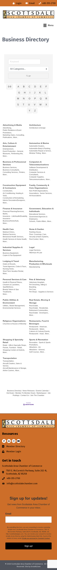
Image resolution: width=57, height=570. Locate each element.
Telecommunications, (37, 179)
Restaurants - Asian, (36, 334)
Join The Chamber (37, 395)
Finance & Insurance (12, 208)
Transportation (10, 358)
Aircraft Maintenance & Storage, (15, 368)
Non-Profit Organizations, (38, 191)
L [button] (45, 92)
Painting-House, (35, 232)
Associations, (34, 193)
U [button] (29, 104)
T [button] (23, 104)
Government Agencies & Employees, (38, 218)
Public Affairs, (41, 221)
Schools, (32, 221)
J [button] (34, 92)
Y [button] (29, 110)
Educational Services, (37, 214)
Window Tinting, (35, 153)
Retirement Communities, (38, 310)
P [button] (35, 98)
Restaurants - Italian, (37, 329)
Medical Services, (9, 234)
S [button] (18, 104)
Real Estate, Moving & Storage (39, 301)
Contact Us (25, 395)
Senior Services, (46, 193)
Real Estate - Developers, (38, 313)
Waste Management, (17, 306)
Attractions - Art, (35, 347)
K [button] (40, 92)
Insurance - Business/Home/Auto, (11, 220)
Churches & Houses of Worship (14, 324)
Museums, (7, 154)
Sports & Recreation (38, 340)
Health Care (8, 229)
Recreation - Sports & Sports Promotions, (39, 344)
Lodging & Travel (11, 261)
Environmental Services (12, 308)
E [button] (41, 86)
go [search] (29, 76)
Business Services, (10, 167)
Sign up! (28, 545)
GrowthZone (36, 566)
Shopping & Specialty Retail (13, 341)
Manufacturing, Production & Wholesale (40, 262)
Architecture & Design (37, 128)
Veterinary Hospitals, (37, 282)
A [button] (18, 86)
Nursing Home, (8, 269)
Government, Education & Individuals (41, 209)
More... (15, 137)
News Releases (29, 391)
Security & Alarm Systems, (39, 237)
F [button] (46, 86)
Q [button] (41, 98)
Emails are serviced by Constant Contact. (36, 538)
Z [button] (35, 110)
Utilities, (6, 306)
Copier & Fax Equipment (12, 255)
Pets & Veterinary (37, 279)
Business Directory (14, 391)
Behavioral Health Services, (13, 237)
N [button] (24, 98)
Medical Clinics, (9, 232)
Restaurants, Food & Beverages (39, 322)
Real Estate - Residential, (38, 308)
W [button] (40, 104)
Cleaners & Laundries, (11, 285)
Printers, (22, 172)
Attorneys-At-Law (35, 253)
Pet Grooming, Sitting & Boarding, (38, 286)
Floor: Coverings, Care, (38, 234)
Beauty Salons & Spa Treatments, (11, 291)
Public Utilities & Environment (10, 301)
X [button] (46, 104)
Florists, (6, 348)
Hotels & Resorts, (9, 264)
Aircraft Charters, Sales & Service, (12, 365)
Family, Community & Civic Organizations (39, 186)
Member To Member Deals (25, 393)
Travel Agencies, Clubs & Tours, (15, 266)
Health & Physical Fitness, (12, 282)
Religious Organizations (14, 321)
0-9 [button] (9, 86)
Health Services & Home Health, (15, 239)
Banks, (5, 214)
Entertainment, (8, 149)
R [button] (46, 98)
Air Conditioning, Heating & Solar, (13, 194)
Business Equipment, (11, 253)
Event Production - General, (13, 151)
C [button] (29, 86)
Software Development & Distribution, (38, 169)
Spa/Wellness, (8, 287)
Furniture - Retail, (15, 348)
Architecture (35, 125)
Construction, (8, 191)
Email (8, 514)
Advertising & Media (12, 125)
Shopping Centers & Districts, (14, 350)
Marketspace (41, 393)
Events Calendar (42, 391)
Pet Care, (32, 289)
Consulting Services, (10, 172)
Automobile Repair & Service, (40, 151)
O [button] (29, 98)
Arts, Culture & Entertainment (10, 144)
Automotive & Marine (39, 143)
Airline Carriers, (9, 370)
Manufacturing (34, 267)
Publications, (7, 137)
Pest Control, (34, 239)
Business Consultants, (11, 170)
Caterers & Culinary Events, (39, 331)
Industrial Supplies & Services (13, 248)
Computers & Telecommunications (39, 163)
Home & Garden (36, 229)
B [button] (24, 86)
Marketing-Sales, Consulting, (13, 135)
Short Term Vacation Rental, (13, 271)
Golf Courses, (34, 352)
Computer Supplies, (36, 177)
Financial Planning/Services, (13, 211)
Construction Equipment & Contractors (14, 186)
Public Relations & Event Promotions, (12, 131)
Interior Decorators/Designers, (14, 200)
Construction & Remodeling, (13, 198)
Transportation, (8, 361)
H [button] (25, 92)
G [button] (19, 92)
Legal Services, (35, 250)
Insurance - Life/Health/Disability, (15, 216)
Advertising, (7, 128)
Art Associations (35, 196)
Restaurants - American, (38, 327)
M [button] (18, 98)
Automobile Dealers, (37, 146)
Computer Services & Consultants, (37, 173)
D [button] (35, 86)
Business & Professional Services (14, 163)
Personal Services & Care (14, 279)
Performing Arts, (17, 154)
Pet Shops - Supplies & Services (41, 292)
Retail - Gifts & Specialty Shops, (14, 345)
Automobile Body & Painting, (40, 148)
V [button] (34, 104)
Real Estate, (33, 306)
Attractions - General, (37, 350)
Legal (31, 247)
